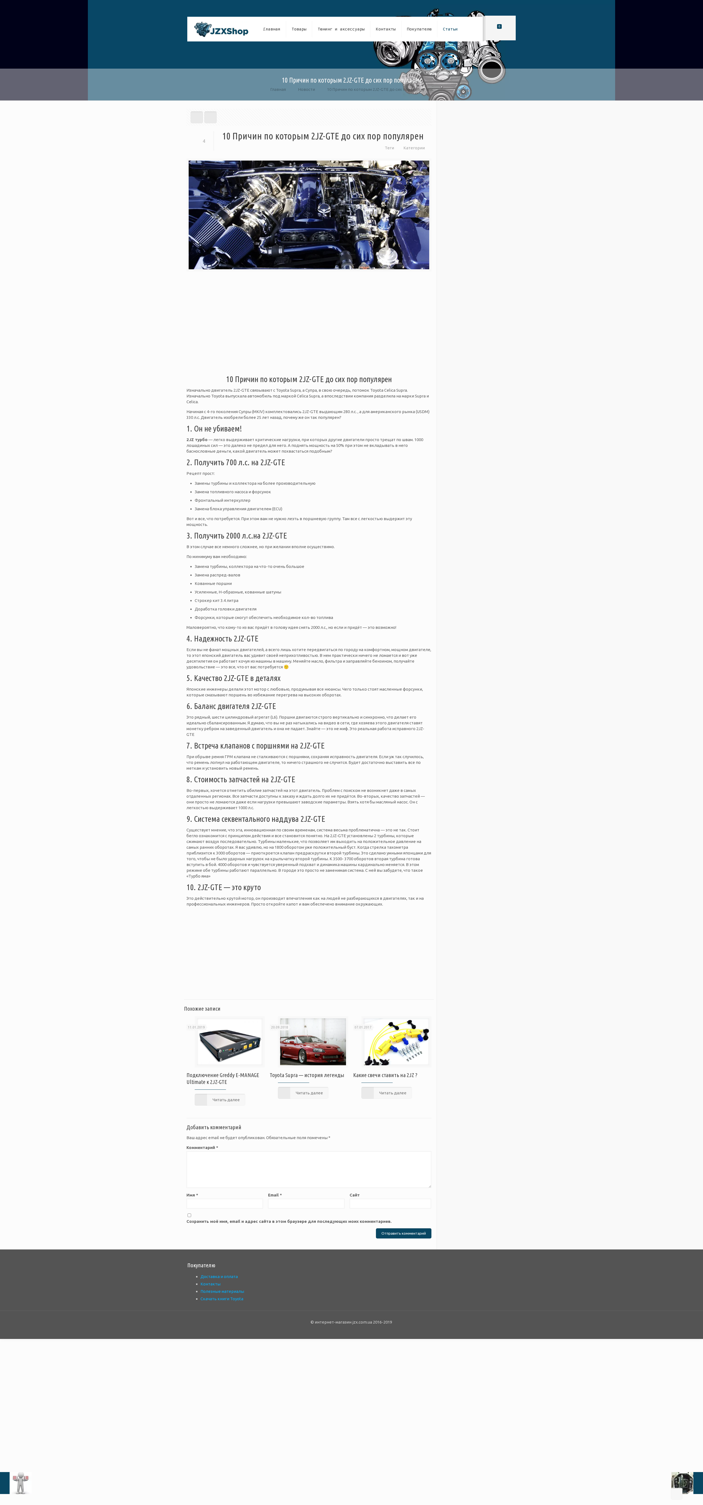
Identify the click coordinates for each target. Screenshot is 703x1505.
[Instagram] (359, 1330)
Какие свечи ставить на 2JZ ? (385, 1075)
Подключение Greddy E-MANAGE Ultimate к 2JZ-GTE (222, 1078)
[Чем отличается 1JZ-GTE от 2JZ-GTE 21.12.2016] (16, 1483)
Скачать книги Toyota (221, 1298)
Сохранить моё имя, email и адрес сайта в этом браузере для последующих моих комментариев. (289, 1221)
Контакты (210, 1284)
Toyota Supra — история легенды (307, 1075)
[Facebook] (336, 1330)
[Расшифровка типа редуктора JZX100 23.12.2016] (687, 1483)
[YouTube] (351, 1330)
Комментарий (202, 1147)
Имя (192, 1195)
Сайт (355, 1195)
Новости (306, 89)
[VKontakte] (366, 1330)
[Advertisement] (308, 326)
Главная (278, 89)
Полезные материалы (222, 1291)
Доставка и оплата (219, 1276)
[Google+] (344, 1330)
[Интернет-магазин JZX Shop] (221, 29)
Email (275, 1195)
